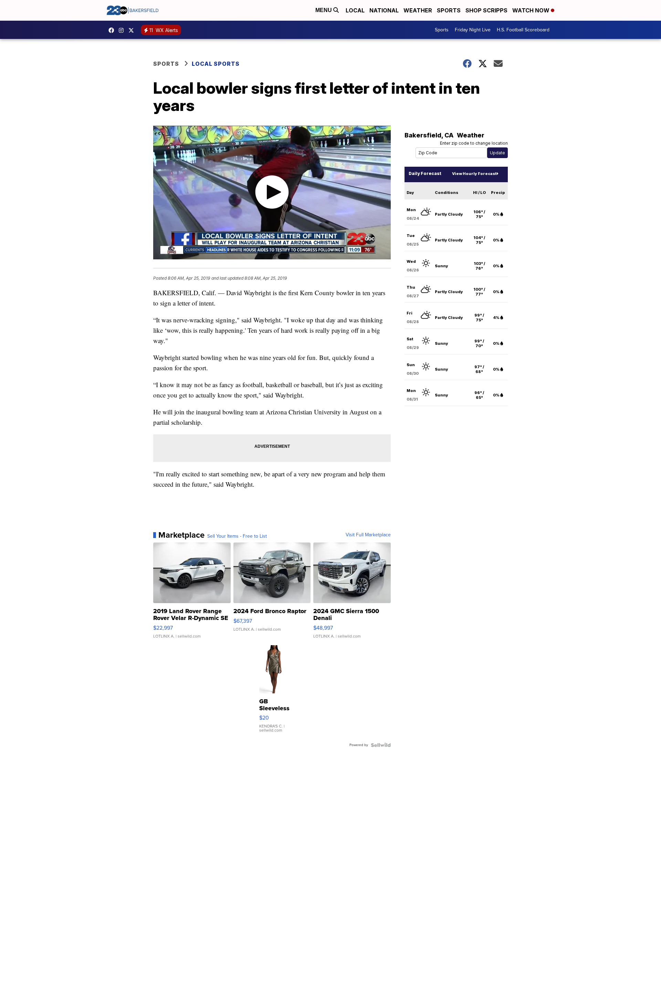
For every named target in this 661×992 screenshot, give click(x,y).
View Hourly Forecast (474, 173)
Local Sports (216, 63)
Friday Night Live (473, 29)
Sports (449, 10)
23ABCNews (123, 30)
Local (355, 10)
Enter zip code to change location (474, 143)
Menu (324, 10)
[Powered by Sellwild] (381, 745)
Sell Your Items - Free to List (237, 536)
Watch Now (531, 10)
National (384, 10)
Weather (417, 10)
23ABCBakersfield (112, 30)
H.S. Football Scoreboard (523, 29)
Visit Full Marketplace (368, 535)
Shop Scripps (486, 10)
